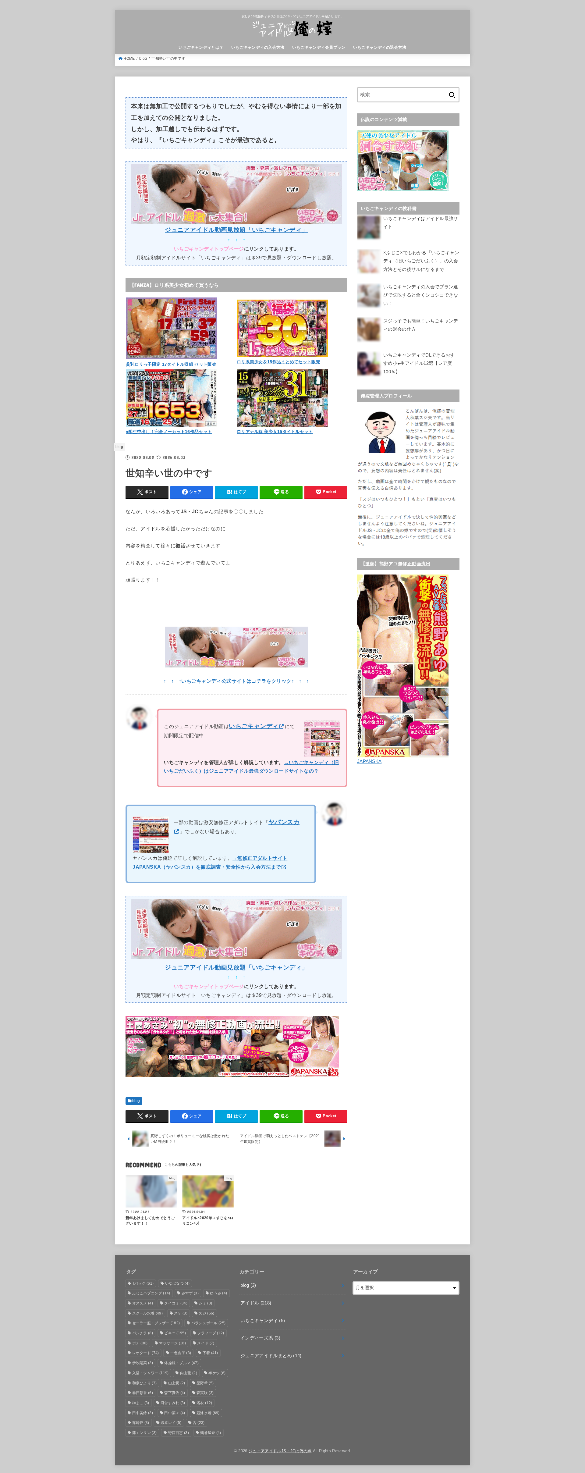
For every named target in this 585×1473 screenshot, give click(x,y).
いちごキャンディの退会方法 (379, 47)
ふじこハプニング (151, 1293)
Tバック (143, 1283)
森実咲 (205, 1393)
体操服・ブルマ (181, 1363)
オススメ (142, 1303)
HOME (129, 58)
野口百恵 (178, 1433)
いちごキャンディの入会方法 (257, 47)
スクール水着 (147, 1313)
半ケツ (216, 1373)
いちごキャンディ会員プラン (318, 47)
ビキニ (175, 1333)
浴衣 (204, 1403)
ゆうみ (218, 1293)
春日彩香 (142, 1393)
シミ (205, 1303)
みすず (190, 1293)
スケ (180, 1313)
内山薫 (188, 1373)
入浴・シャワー (150, 1373)
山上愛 (176, 1383)
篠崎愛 (140, 1423)
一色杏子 (180, 1353)
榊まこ (140, 1403)
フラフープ (210, 1333)
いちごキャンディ (262, 1320)
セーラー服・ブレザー (156, 1323)
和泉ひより (144, 1383)
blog (143, 58)
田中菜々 (174, 1413)
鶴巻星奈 (210, 1433)
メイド (205, 1343)
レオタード (145, 1353)
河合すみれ (173, 1403)
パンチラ (142, 1333)
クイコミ (175, 1303)
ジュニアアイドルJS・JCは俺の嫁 (280, 1451)
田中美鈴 (142, 1413)
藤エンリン (144, 1433)
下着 (210, 1353)
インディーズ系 (260, 1338)
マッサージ (172, 1343)
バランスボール (208, 1323)
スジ (206, 1313)
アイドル (255, 1302)
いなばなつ (177, 1283)
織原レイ (171, 1423)
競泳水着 (208, 1413)
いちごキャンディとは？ (201, 47)
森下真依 (174, 1393)
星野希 (205, 1383)
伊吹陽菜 (142, 1363)
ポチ (140, 1343)
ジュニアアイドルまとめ (271, 1355)
